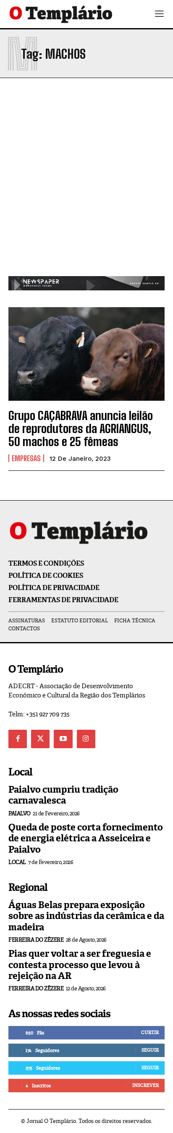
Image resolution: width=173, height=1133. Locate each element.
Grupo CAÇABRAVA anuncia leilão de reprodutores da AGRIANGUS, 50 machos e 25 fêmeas (80, 428)
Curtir (150, 1032)
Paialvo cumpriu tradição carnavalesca (63, 795)
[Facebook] (17, 739)
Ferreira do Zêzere (35, 939)
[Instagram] (86, 739)
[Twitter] (40, 739)
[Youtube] (63, 739)
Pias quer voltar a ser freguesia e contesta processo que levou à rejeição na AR (79, 965)
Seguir (150, 1050)
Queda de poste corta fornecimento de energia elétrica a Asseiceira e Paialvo (85, 838)
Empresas (26, 458)
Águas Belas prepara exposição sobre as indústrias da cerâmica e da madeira (86, 916)
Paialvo (19, 813)
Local (17, 862)
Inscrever (145, 1085)
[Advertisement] (86, 185)
